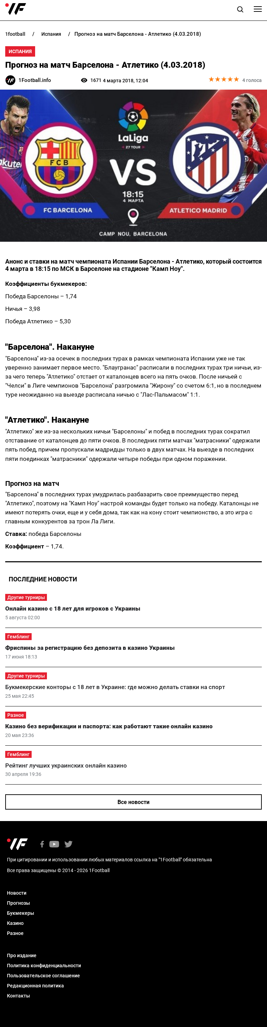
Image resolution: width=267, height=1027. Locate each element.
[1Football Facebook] (42, 845)
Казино (15, 923)
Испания (20, 51)
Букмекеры (20, 913)
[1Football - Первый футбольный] (15, 9)
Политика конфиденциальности (44, 965)
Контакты (18, 996)
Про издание (22, 955)
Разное (15, 715)
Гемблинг (18, 636)
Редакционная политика (35, 985)
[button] (240, 10)
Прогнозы (18, 903)
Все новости (133, 802)
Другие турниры (26, 597)
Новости (16, 893)
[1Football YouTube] (54, 845)
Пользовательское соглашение (43, 975)
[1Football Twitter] (68, 845)
